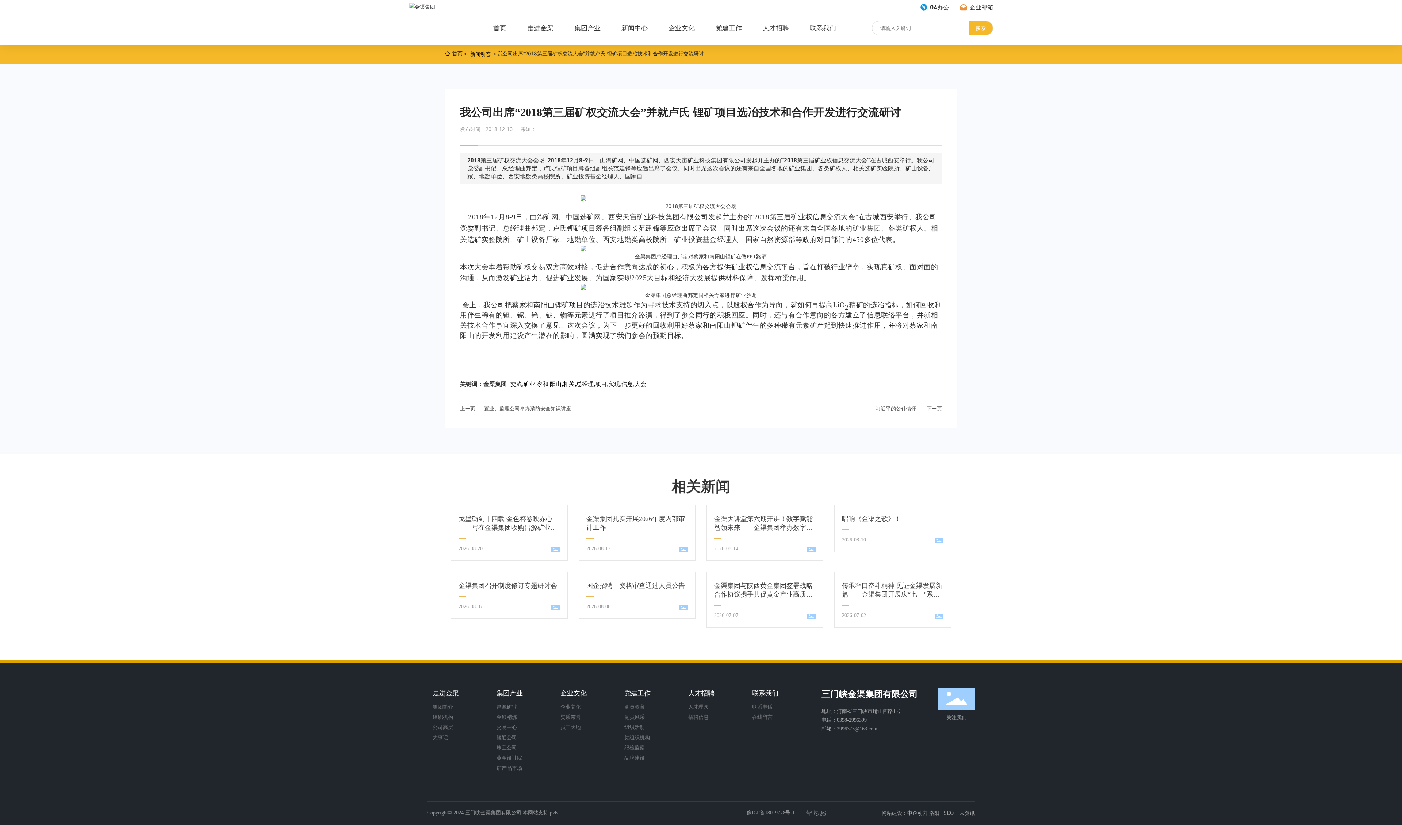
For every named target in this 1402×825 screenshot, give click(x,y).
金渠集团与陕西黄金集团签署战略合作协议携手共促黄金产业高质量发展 (763, 594)
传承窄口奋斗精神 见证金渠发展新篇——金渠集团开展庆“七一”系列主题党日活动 (892, 594)
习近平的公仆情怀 (896, 409)
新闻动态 (480, 54)
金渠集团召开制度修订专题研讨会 (508, 585)
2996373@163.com (857, 729)
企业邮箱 (980, 7)
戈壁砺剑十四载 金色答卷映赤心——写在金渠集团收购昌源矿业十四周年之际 (508, 527)
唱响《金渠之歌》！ (871, 519)
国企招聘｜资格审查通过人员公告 (635, 585)
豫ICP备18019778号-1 (771, 813)
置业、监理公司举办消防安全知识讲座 (527, 409)
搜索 (981, 28)
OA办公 (938, 7)
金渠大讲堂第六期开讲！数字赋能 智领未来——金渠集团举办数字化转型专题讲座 (763, 527)
